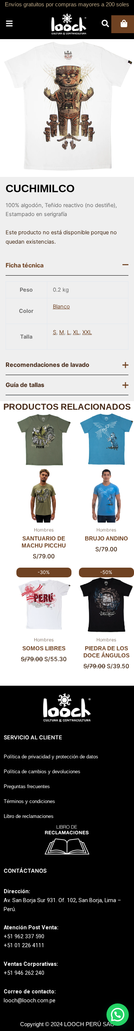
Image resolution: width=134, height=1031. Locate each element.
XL (76, 332)
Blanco (61, 306)
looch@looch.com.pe (29, 1000)
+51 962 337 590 (24, 936)
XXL (87, 332)
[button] (117, 1014)
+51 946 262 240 (24, 973)
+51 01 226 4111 (24, 945)
